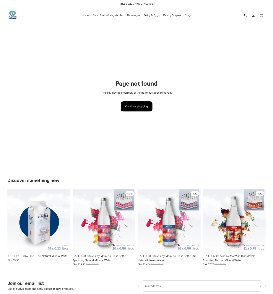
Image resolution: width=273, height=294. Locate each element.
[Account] (253, 15)
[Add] (64, 247)
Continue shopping (136, 106)
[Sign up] (260, 286)
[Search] (245, 15)
